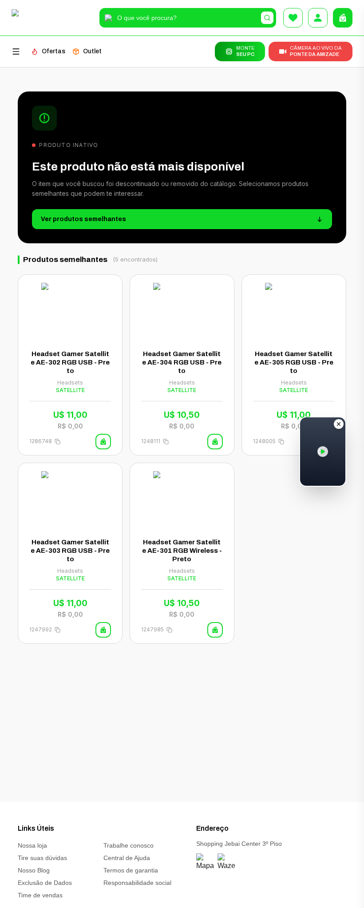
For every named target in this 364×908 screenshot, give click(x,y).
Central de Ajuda (126, 857)
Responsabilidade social (137, 882)
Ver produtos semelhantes (83, 219)
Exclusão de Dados (45, 882)
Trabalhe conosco (128, 845)
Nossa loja (32, 845)
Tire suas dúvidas (42, 857)
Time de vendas (40, 895)
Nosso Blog (34, 870)
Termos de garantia (130, 870)
